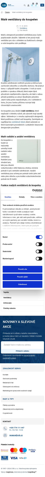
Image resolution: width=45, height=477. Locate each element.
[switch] (39, 244)
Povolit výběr (22, 277)
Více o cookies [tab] (36, 197)
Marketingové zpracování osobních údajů (17, 391)
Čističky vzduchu (9, 308)
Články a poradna (9, 405)
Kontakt (5, 375)
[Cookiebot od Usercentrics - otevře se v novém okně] (32, 190)
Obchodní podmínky (10, 379)
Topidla (6, 292)
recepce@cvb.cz (16, 435)
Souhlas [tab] (8, 197)
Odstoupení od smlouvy (11, 387)
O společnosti (7, 413)
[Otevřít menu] (42, 5)
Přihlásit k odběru (22, 351)
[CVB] (7, 5)
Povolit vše (22, 269)
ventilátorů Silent (18, 122)
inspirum (9, 472)
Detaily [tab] (22, 197)
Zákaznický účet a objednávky (13, 409)
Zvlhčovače (7, 303)
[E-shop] (1, 12)
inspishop (32, 472)
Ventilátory (23, 28)
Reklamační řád (8, 383)
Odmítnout (22, 284)
